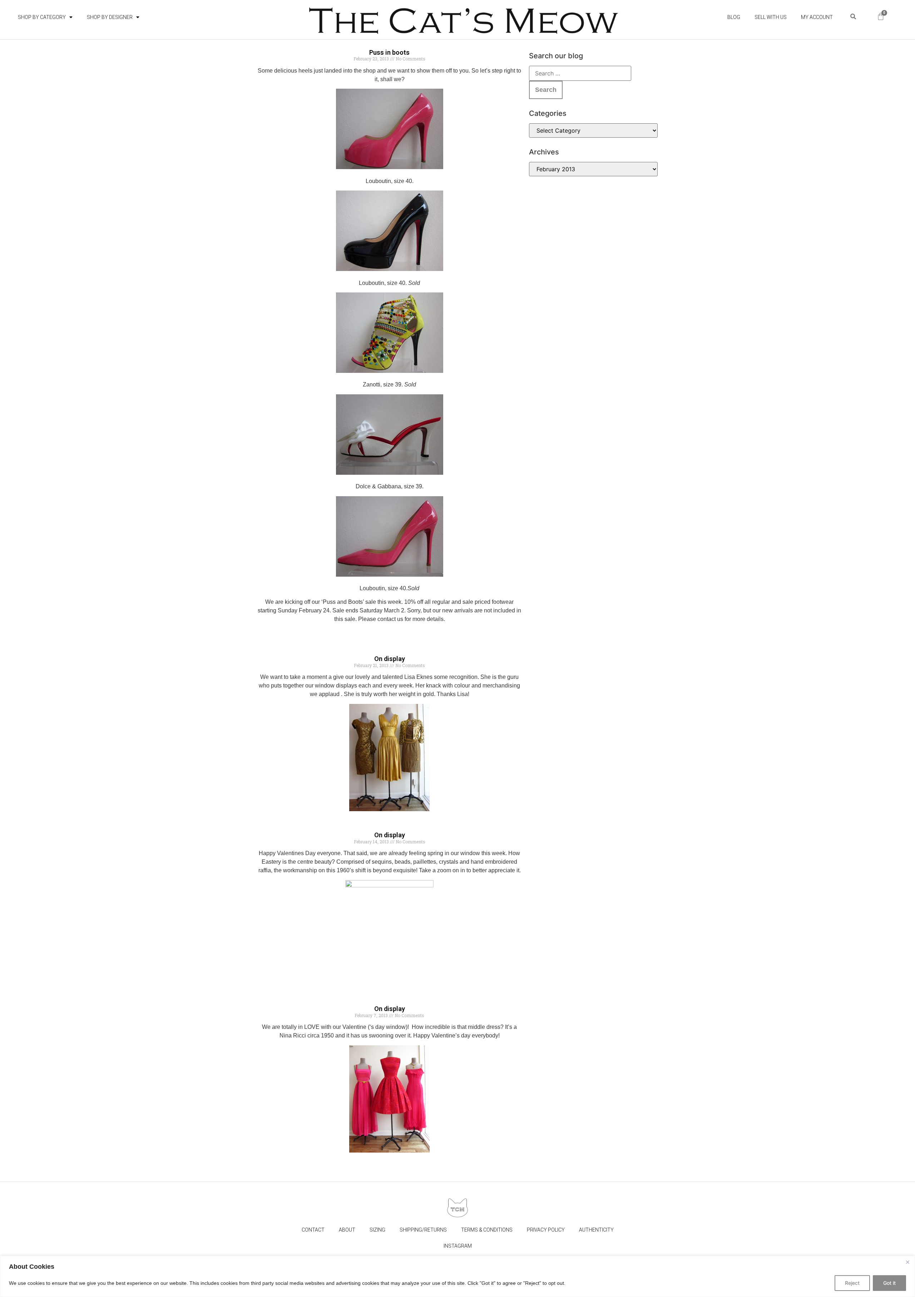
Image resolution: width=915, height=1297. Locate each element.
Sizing (377, 1230)
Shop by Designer (110, 17)
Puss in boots (389, 52)
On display (389, 658)
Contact (313, 1230)
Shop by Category (42, 17)
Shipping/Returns (423, 1230)
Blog (733, 17)
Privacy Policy (546, 1230)
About (347, 1230)
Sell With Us (771, 17)
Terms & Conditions (487, 1230)
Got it (889, 1283)
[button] (853, 17)
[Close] (907, 1262)
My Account (817, 17)
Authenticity (596, 1230)
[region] (457, 1276)
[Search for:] (580, 73)
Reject (852, 1283)
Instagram (458, 1246)
